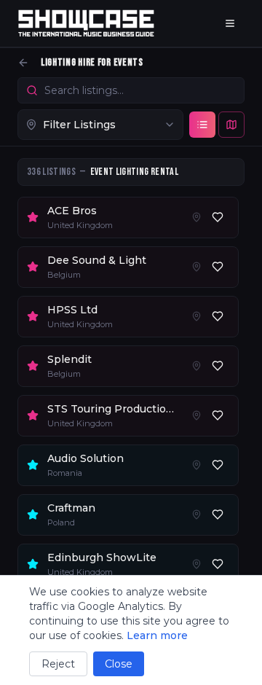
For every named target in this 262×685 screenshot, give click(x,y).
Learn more (157, 635)
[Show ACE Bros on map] (196, 217)
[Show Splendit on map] (196, 366)
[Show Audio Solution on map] (196, 465)
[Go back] (23, 62)
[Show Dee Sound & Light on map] (196, 267)
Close (118, 663)
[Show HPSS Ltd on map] (196, 316)
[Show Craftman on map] (196, 514)
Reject (58, 663)
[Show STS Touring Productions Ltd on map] (196, 415)
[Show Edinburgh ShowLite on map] (196, 564)
